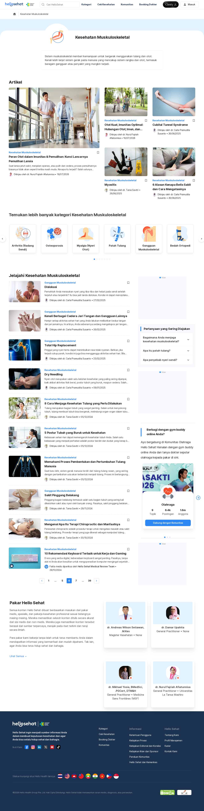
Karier (168, 746)
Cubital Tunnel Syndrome (170, 124)
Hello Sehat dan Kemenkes (143, 762)
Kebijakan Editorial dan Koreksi (145, 746)
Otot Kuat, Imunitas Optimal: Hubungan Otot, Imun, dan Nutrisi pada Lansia (124, 127)
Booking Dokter (107, 739)
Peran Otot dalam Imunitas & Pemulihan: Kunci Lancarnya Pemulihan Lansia (48, 159)
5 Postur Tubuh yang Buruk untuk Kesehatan (75, 432)
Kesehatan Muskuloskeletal (34, 14)
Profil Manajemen (173, 740)
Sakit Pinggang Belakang (61, 495)
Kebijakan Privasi (138, 740)
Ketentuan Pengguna (140, 735)
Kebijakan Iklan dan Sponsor (143, 751)
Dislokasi (50, 287)
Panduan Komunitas (139, 756)
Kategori (103, 728)
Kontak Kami (171, 751)
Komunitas (104, 745)
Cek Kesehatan (106, 734)
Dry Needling (53, 374)
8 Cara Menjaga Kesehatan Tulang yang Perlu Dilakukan (83, 403)
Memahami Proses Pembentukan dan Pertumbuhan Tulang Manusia (84, 464)
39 (89, 580)
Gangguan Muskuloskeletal (60, 282)
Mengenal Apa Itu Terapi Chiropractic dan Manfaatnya (82, 524)
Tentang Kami (172, 735)
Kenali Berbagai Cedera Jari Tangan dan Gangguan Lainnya (85, 316)
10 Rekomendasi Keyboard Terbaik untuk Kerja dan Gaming (85, 553)
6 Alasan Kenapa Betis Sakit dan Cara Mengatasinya (172, 187)
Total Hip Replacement (60, 345)
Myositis (110, 184)
